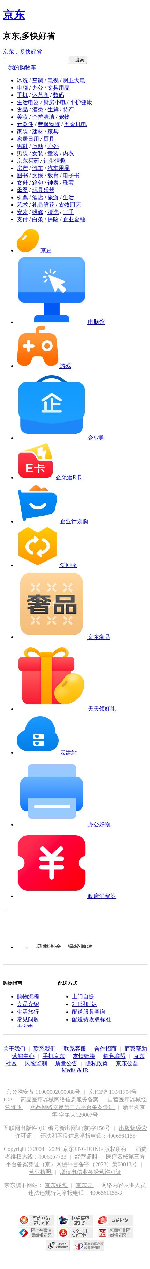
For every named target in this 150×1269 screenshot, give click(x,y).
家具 (53, 131)
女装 (37, 153)
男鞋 (22, 146)
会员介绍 (28, 1004)
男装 (22, 153)
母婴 (22, 190)
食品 (22, 110)
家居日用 (28, 139)
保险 (53, 219)
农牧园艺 (70, 205)
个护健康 (81, 102)
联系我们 (44, 1049)
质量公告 (66, 1063)
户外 (53, 146)
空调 (37, 80)
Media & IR (75, 1070)
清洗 (53, 212)
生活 (68, 197)
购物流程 (28, 996)
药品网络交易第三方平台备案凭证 (72, 1107)
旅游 (53, 197)
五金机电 (75, 124)
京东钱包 (56, 1185)
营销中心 (23, 1056)
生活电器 (28, 102)
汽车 (37, 168)
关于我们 (14, 1049)
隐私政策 (96, 1063)
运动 (37, 146)
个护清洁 (43, 117)
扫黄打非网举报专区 (115, 1232)
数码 (58, 95)
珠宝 (68, 183)
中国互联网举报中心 (36, 1232)
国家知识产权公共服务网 (89, 1245)
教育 (53, 175)
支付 (22, 219)
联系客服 (75, 1049)
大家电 (25, 1027)
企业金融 (74, 219)
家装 (22, 131)
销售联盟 (114, 1056)
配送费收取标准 (91, 1019)
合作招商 (105, 1049)
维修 (37, 212)
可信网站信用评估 (36, 1220)
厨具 (48, 139)
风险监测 (36, 1063)
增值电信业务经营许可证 (90, 1172)
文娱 (37, 175)
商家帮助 (136, 1049)
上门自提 (83, 996)
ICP (8, 1099)
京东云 (85, 1185)
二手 (68, 212)
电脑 (22, 88)
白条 (37, 219)
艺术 (22, 205)
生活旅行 (28, 1012)
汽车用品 (58, 168)
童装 (53, 153)
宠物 (64, 117)
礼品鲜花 (43, 205)
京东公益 (127, 1063)
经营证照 (87, 1157)
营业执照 (41, 1172)
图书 (22, 175)
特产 (68, 110)
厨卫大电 (74, 80)
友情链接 (84, 1056)
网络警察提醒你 (75, 1220)
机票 (22, 197)
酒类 (37, 110)
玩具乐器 (43, 190)
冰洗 (22, 80)
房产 (22, 168)
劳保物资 (49, 124)
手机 (22, 95)
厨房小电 (54, 102)
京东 (14, 14)
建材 (37, 131)
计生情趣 (54, 161)
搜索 (78, 59)
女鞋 (22, 183)
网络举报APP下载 (75, 1232)
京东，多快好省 (22, 52)
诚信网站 (115, 1220)
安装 (22, 212)
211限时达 (84, 1004)
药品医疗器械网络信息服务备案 (60, 1099)
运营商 (40, 95)
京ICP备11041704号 (113, 1092)
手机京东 (54, 1056)
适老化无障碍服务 (58, 1245)
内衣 (68, 153)
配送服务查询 (88, 1012)
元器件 (25, 124)
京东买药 (28, 161)
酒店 (37, 197)
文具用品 (58, 88)
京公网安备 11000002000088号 (44, 1092)
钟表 (53, 183)
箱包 (37, 183)
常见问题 (28, 1019)
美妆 (22, 117)
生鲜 (53, 110)
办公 (37, 88)
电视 (53, 80)
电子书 (71, 175)
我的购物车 (22, 67)
